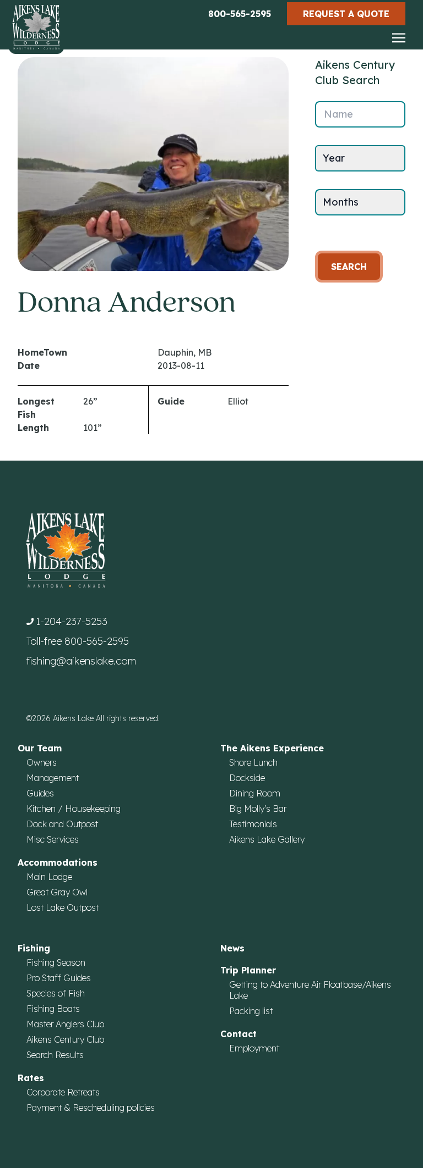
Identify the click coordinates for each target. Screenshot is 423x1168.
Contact (238, 1033)
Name (338, 114)
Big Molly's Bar (257, 808)
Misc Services (52, 839)
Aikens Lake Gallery (267, 839)
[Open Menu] (398, 38)
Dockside (247, 777)
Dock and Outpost (62, 823)
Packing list (251, 1010)
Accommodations (57, 862)
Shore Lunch (253, 762)
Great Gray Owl (57, 892)
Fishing (34, 948)
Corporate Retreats (63, 1092)
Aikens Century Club (65, 1039)
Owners (41, 762)
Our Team (40, 748)
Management (52, 777)
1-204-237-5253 (71, 621)
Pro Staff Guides (58, 977)
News (232, 948)
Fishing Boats (53, 1008)
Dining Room (254, 793)
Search (349, 266)
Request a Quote (346, 13)
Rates (31, 1077)
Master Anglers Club (65, 1023)
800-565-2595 (239, 13)
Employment (254, 1048)
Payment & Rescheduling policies (90, 1107)
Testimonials (253, 823)
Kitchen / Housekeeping (73, 808)
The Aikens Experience (272, 748)
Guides (40, 793)
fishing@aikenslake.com (81, 661)
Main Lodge (49, 876)
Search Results (55, 1054)
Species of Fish (55, 993)
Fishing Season (55, 962)
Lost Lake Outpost (62, 907)
